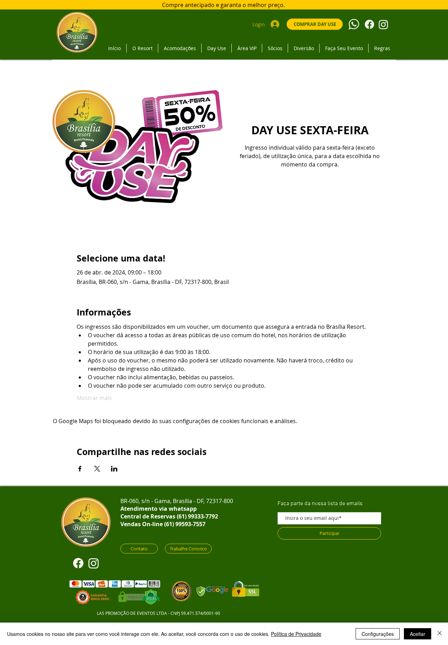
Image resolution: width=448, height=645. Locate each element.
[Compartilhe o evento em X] (97, 468)
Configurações (378, 633)
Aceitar (417, 633)
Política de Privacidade (296, 633)
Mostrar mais (94, 398)
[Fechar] (439, 633)
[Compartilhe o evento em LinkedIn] (114, 468)
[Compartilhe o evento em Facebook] (80, 468)
